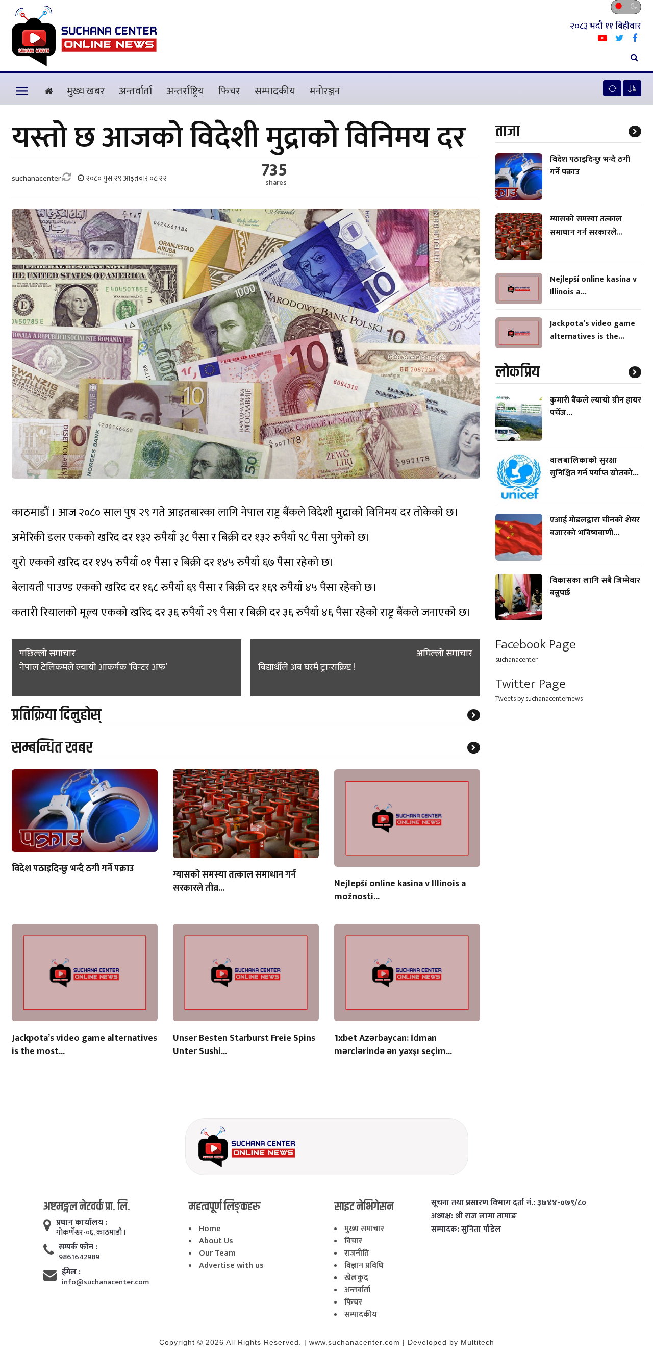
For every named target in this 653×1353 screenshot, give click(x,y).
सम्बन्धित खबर (52, 747)
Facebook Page (535, 645)
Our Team (217, 1253)
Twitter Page (530, 684)
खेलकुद (356, 1278)
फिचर (229, 91)
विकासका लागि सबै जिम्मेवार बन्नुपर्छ (595, 586)
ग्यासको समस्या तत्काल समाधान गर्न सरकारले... (586, 226)
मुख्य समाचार (364, 1229)
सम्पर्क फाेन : (78, 1247)
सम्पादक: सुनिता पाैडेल (466, 1229)
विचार (353, 1241)
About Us (216, 1241)
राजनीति (356, 1253)
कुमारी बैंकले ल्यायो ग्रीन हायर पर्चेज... (595, 406)
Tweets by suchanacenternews (539, 699)
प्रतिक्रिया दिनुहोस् (56, 715)
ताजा (507, 131)
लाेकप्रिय (517, 372)
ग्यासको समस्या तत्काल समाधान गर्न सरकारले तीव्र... (234, 882)
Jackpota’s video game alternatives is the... (592, 330)
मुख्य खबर (86, 91)
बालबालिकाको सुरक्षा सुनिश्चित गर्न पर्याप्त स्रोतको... (594, 467)
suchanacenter (516, 659)
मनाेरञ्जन (325, 91)
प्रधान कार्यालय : (81, 1223)
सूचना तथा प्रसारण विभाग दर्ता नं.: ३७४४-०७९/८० (508, 1203)
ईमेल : (71, 1272)
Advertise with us (231, 1265)
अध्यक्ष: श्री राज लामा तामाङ (474, 1216)
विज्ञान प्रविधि (364, 1265)
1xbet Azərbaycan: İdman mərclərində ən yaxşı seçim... (393, 1045)
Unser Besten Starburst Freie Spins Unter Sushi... (244, 1045)
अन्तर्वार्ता (135, 91)
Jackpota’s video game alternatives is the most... (84, 1045)
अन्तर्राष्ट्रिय (185, 91)
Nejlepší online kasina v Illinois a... (593, 285)
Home (210, 1229)
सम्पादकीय (275, 91)
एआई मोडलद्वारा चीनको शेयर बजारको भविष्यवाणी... (595, 526)
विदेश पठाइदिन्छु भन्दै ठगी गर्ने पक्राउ (73, 869)
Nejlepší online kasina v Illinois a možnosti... (400, 891)
